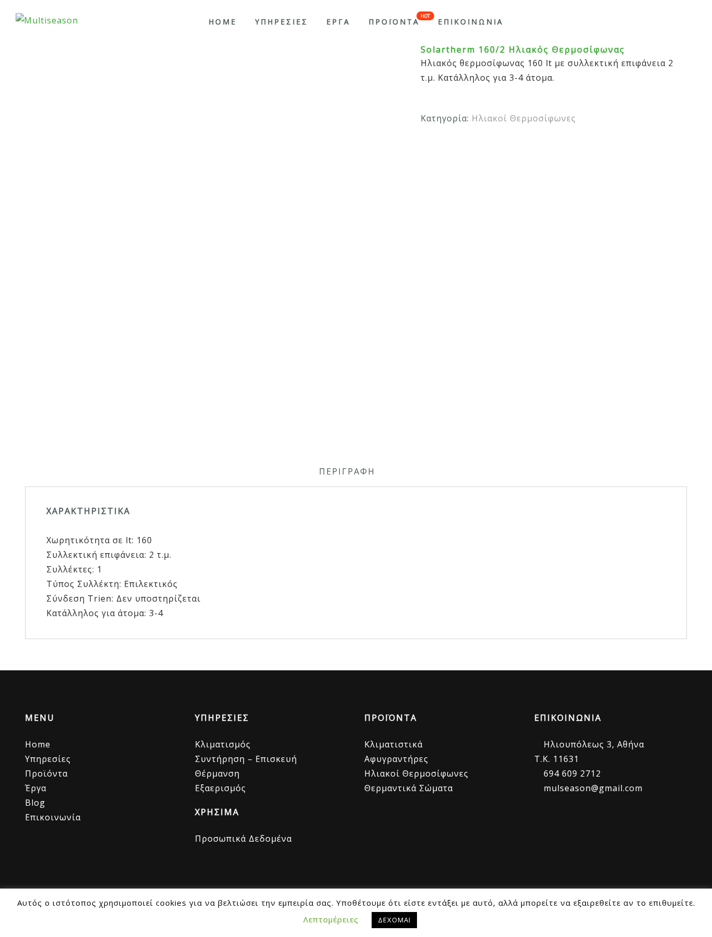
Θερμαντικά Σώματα (408, 788)
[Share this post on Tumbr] (593, 148)
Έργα (35, 788)
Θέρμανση (217, 773)
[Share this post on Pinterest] (573, 148)
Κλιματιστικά (393, 744)
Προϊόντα (46, 773)
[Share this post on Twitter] (534, 148)
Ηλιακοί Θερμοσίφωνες (524, 118)
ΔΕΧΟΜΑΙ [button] (394, 919)
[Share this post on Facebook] (514, 148)
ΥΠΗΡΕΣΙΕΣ (281, 22)
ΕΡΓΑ (338, 22)
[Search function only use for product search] (687, 21)
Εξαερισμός (220, 788)
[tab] (347, 471)
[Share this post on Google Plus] (553, 148)
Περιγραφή (347, 471)
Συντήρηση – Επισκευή (246, 759)
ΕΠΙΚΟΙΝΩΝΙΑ (471, 22)
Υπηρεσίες (48, 759)
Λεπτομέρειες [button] (331, 919)
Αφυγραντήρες (396, 759)
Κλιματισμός (223, 744)
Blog (35, 802)
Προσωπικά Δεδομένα (243, 838)
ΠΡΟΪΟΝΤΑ (394, 22)
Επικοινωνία (53, 817)
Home (222, 22)
